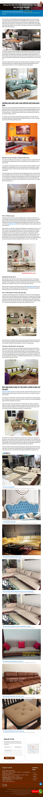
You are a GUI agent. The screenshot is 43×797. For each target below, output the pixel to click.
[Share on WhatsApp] (2, 453)
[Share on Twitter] (5, 453)
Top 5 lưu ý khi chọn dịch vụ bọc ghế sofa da (12, 556)
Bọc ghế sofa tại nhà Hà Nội (8, 487)
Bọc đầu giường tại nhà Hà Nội (9, 521)
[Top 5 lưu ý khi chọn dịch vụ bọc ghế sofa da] (21, 539)
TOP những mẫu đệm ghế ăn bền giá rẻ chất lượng (13, 731)
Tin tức (21, 9)
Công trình (35, 778)
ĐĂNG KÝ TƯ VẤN (9, 758)
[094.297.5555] (40, 784)
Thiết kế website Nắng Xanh (21, 794)
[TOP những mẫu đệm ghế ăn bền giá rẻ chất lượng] (21, 714)
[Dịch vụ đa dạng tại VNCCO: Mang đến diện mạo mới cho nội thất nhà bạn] (21, 574)
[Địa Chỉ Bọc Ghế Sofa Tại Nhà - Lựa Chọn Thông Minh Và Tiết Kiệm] (21, 609)
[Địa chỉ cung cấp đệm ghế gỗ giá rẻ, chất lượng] (21, 644)
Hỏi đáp (34, 776)
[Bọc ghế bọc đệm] (3, 1)
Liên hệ (34, 779)
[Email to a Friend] (6, 453)
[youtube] (6, 785)
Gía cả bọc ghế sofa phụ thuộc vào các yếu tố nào (13, 696)
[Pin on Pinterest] (8, 453)
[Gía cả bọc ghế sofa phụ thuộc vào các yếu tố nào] (21, 679)
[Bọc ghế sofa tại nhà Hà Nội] (21, 470)
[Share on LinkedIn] (9, 453)
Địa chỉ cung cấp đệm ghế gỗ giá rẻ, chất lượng (13, 661)
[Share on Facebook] (4, 453)
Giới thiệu (35, 774)
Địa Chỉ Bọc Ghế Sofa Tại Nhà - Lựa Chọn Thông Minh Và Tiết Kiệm (17, 626)
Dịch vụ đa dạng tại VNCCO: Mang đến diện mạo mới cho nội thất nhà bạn (18, 591)
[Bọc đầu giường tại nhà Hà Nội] (21, 505)
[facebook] (3, 785)
